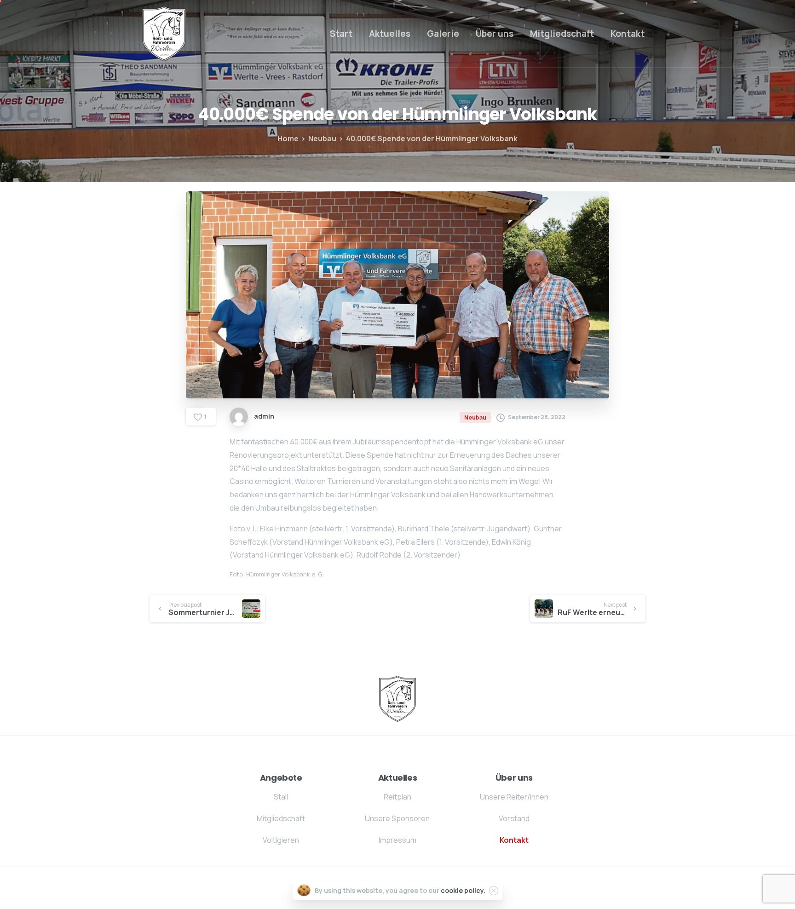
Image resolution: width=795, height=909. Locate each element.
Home (288, 138)
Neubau (322, 138)
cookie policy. (463, 890)
